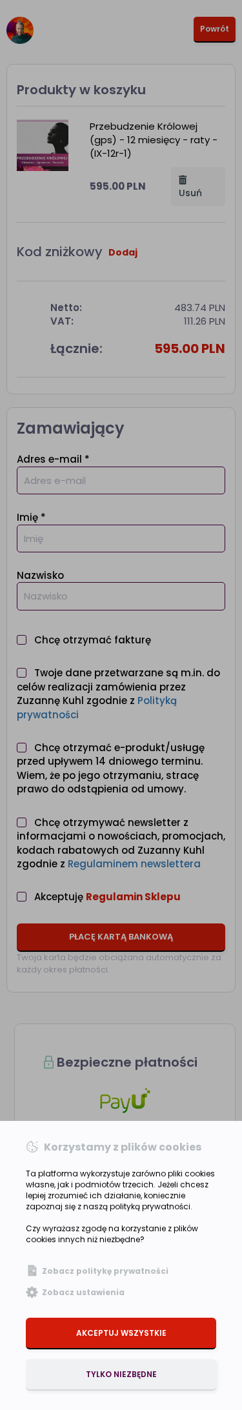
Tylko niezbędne (121, 1374)
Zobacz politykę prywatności (105, 1270)
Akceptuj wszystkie (121, 1332)
